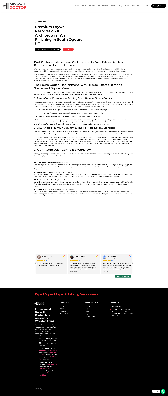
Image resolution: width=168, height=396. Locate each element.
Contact (145, 6)
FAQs (120, 6)
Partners (135, 6)
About (83, 6)
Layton (47, 350)
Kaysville (53, 350)
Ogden (41, 350)
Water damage (51, 364)
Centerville (51, 353)
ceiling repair (43, 369)
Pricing (113, 6)
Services (91, 6)
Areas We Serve (102, 6)
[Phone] (163, 391)
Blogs (127, 6)
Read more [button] (73, 271)
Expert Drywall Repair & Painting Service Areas (66, 294)
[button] (132, 264)
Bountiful (42, 355)
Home (77, 6)
